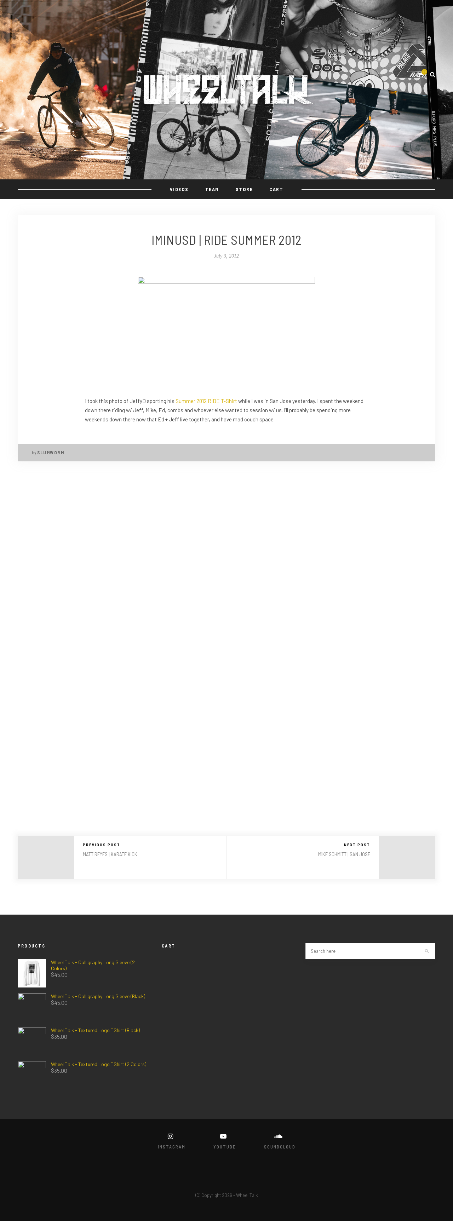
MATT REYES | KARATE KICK (110, 854)
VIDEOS (179, 189)
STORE (244, 189)
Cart (276, 189)
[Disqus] (226, 564)
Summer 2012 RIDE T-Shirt (206, 401)
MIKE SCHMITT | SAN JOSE (344, 854)
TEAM (212, 189)
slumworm (50, 452)
